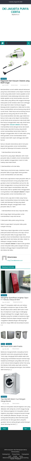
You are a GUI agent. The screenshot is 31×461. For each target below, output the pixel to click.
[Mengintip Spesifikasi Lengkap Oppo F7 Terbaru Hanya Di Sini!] (15, 282)
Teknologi (3, 78)
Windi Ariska (14, 85)
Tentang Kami (6, 454)
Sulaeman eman (17, 302)
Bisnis (2, 344)
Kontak (15, 456)
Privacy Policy (16, 454)
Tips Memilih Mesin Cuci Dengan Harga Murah (13, 400)
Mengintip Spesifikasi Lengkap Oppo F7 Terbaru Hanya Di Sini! (14, 299)
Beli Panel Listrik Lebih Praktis (11, 346)
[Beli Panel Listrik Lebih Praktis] (15, 335)
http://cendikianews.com (15, 260)
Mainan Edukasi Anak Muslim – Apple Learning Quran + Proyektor (15, 458)
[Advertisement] (15, 29)
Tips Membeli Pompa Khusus (27, 429)
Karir (10, 456)
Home (21, 456)
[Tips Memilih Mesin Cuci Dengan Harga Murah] (15, 383)
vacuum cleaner (15, 124)
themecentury (15, 452)
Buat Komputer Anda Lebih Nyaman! (5, 429)
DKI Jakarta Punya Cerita (15, 10)
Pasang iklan (25, 454)
